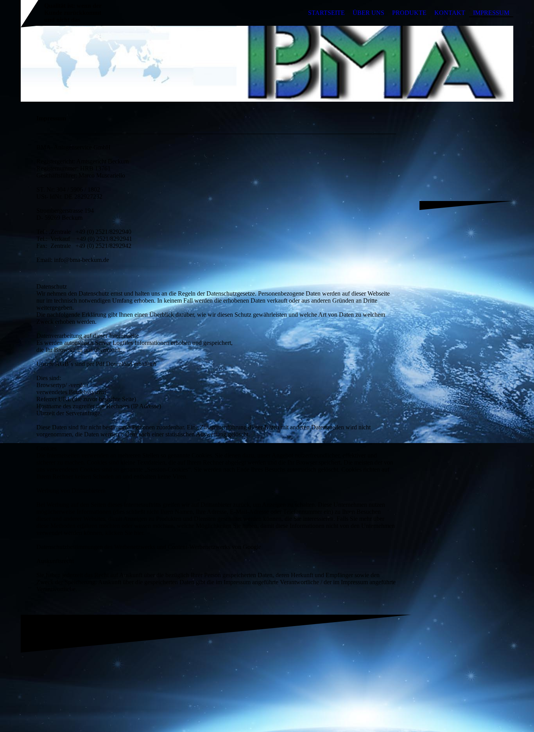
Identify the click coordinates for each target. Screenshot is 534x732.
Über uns (368, 12)
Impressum (491, 12)
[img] (267, 64)
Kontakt (449, 12)
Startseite (326, 12)
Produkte (409, 12)
